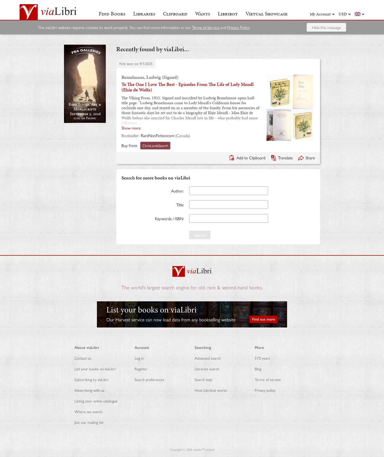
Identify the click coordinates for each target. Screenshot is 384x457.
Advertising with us (89, 390)
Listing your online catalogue (96, 400)
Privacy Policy (238, 27)
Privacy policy (265, 390)
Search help (203, 379)
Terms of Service (205, 27)
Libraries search (207, 368)
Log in (139, 358)
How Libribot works (211, 390)
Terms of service (268, 379)
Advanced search (208, 358)
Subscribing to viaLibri (91, 379)
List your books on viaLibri (95, 368)
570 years (262, 358)
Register (141, 368)
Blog (258, 368)
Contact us (82, 358)
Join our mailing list (88, 422)
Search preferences (149, 379)
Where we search (88, 411)
